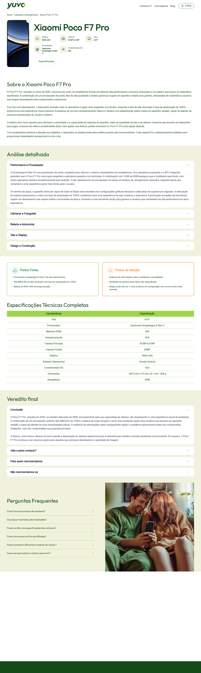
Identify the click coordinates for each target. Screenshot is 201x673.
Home (10, 15)
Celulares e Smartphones (26, 15)
